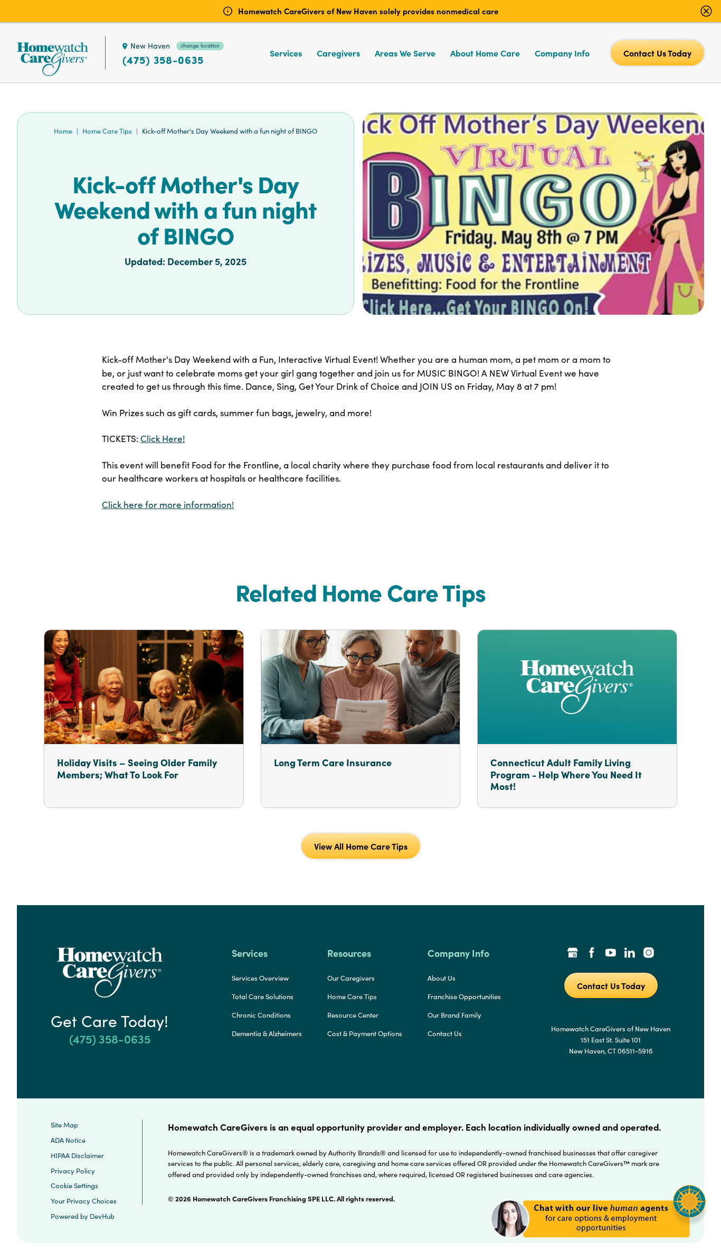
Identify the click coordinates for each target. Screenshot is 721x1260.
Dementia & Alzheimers (267, 1033)
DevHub (102, 1216)
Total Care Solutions (262, 996)
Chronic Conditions (261, 1015)
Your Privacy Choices (84, 1201)
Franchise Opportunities (464, 996)
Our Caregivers (351, 978)
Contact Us (445, 1033)
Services (286, 53)
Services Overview (260, 978)
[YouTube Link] (610, 953)
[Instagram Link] (648, 953)
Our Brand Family (454, 1015)
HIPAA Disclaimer (77, 1155)
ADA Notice (68, 1140)
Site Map (64, 1125)
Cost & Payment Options (364, 1033)
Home (63, 131)
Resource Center (352, 1015)
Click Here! (162, 438)
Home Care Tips (107, 131)
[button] (598, 1243)
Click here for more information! (168, 505)
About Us (442, 978)
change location (200, 45)
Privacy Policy (73, 1171)
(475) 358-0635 (163, 59)
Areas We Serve (405, 53)
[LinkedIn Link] (629, 953)
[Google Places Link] (572, 953)
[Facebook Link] (591, 953)
